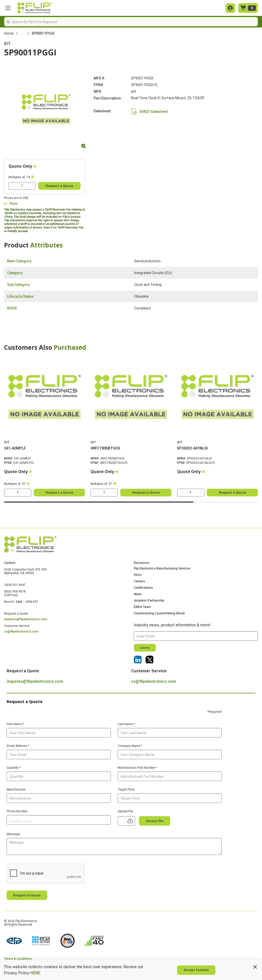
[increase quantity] (31, 186)
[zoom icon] (83, 146)
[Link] (137, 659)
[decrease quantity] (12, 186)
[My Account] (230, 8)
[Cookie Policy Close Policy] (255, 967)
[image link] (14, 941)
